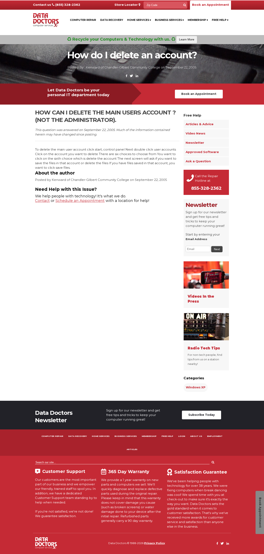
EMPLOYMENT (215, 436)
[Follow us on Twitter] (131, 76)
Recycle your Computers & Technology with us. (132, 39)
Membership (198, 19)
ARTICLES (132, 449)
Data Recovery (111, 19)
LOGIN (181, 436)
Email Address (196, 239)
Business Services (169, 19)
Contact (42, 200)
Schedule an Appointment (80, 200)
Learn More (186, 39)
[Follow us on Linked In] (137, 76)
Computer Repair (83, 19)
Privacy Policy (154, 543)
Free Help (220, 19)
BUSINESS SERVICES (125, 436)
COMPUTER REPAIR (52, 436)
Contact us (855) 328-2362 (56, 5)
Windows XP (195, 387)
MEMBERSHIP (149, 436)
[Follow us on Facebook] (126, 76)
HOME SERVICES (101, 436)
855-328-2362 (206, 188)
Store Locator (126, 5)
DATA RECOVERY (77, 436)
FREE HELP (167, 436)
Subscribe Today (201, 415)
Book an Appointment (210, 5)
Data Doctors (46, 543)
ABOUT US (196, 436)
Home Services (139, 19)
